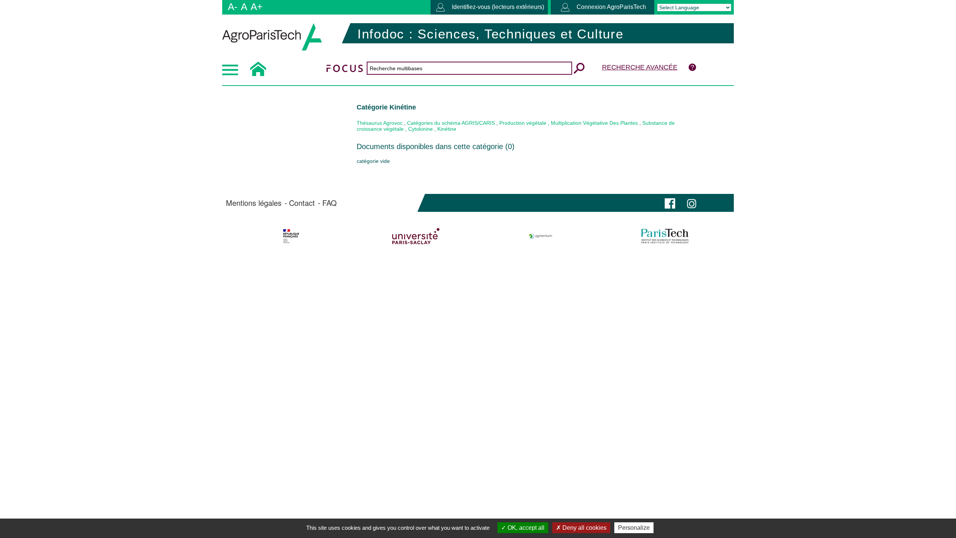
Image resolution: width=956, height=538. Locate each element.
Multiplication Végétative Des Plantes (594, 123)
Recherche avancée (639, 67)
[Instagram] (691, 202)
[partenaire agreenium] (540, 236)
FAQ (329, 203)
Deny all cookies (583, 528)
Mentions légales (254, 203)
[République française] (291, 236)
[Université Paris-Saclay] (416, 236)
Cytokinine (420, 129)
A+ (257, 6)
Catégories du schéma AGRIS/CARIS (451, 123)
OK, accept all (525, 528)
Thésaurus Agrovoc (380, 123)
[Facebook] (670, 202)
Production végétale (522, 123)
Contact (302, 203)
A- (233, 6)
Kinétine (446, 129)
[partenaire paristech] (665, 236)
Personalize (634, 528)
